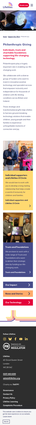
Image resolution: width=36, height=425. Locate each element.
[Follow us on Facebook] (15, 338)
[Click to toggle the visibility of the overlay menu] (32, 5)
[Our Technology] (29, 302)
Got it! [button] (6, 421)
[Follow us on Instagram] (4, 338)
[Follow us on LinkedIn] (26, 338)
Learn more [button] (7, 416)
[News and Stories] (29, 293)
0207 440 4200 (9, 374)
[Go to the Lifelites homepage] (7, 5)
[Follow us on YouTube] (20, 338)
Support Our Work (14, 36)
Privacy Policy (9, 397)
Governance (8, 390)
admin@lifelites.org (11, 378)
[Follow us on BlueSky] (10, 338)
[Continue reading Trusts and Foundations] (18, 227)
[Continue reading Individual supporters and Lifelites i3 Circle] (18, 156)
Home (5, 36)
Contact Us (7, 394)
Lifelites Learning (10, 401)
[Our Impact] (29, 285)
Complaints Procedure (12, 405)
